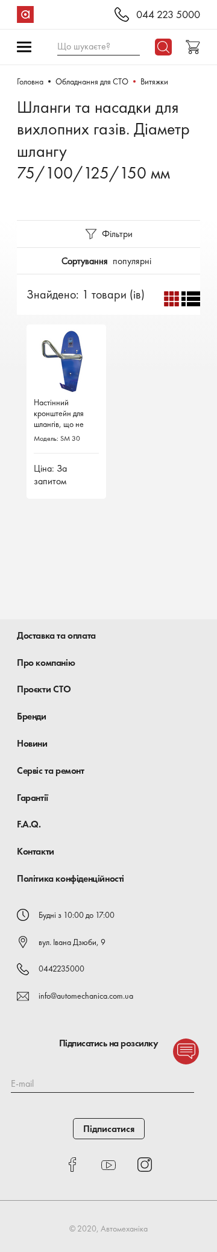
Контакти (35, 851)
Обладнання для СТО (91, 81)
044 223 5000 (168, 14)
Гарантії (32, 797)
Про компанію (46, 662)
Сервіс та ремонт (50, 770)
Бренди (31, 716)
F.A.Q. (29, 824)
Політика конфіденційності (70, 878)
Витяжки (154, 81)
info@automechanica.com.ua (86, 995)
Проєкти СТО (44, 689)
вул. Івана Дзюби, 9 (72, 942)
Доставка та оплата (56, 635)
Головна (30, 81)
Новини (32, 743)
